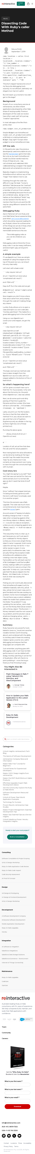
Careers (5, 1038)
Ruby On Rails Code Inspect (11, 870)
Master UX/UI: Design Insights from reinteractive (16, 774)
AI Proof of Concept (8, 878)
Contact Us (20, 3)
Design (5, 887)
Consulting (6, 852)
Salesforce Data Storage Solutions (13, 954)
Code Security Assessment (11, 874)
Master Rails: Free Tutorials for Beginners (14, 765)
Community (6, 1033)
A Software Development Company (14, 916)
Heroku (4, 932)
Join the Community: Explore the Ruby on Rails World (17, 789)
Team (4, 1027)
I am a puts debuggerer (20, 219)
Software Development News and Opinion (15, 793)
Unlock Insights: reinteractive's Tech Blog (16, 752)
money (12, 509)
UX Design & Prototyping (10, 893)
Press (20, 1143)
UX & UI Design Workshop (11, 862)
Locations (13, 1143)
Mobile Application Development (13, 924)
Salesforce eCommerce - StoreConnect (15, 958)
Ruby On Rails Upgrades (10, 928)
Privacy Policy (8, 1146)
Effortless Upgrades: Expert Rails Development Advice (15, 784)
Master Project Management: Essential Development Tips (17, 811)
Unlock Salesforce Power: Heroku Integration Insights (15, 820)
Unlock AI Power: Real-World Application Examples (14, 798)
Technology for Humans (12, 802)
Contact (6, 1143)
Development (7, 910)
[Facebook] (9, 1136)
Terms (16, 1146)
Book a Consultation (17, 837)
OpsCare (5, 985)
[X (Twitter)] (14, 1136)
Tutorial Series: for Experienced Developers (14, 769)
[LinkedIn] (4, 1136)
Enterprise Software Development (13, 920)
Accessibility (27, 1143)
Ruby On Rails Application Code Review (15, 866)
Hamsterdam (13, 154)
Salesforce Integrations (10, 951)
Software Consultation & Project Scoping (15, 858)
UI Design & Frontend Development (14, 897)
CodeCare (5, 981)
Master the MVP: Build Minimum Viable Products (17, 779)
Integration (6, 941)
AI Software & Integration (10, 947)
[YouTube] (19, 1136)
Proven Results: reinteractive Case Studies (15, 806)
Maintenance (7, 971)
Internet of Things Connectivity (12, 962)
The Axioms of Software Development (17, 756)
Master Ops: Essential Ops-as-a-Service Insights (17, 815)
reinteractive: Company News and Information (15, 760)
